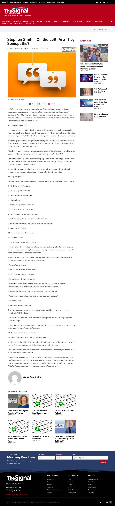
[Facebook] (97, 2)
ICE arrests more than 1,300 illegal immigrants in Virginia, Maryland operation (92, 66)
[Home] (91, 29)
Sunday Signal (18, 24)
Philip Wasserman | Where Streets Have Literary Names (17, 438)
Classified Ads (51, 2)
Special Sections (7, 24)
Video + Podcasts (99, 21)
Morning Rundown (15, 2)
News (8, 21)
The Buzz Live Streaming (20, 21)
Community (65, 21)
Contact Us (33, 2)
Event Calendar (77, 21)
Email (75, 454)
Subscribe (5, 2)
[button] (111, 21)
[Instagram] (107, 2)
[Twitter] (100, 2)
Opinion (88, 21)
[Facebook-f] (97, 502)
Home (3, 21)
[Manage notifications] (110, 502)
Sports (31, 21)
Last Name (59, 454)
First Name (41, 454)
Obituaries (60, 2)
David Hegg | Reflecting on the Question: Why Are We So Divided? (64, 438)
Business (39, 21)
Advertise (42, 2)
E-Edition (25, 2)
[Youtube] (104, 2)
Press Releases (30, 24)
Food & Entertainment (52, 21)
